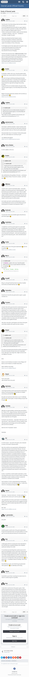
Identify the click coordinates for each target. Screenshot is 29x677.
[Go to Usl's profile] (2, 438)
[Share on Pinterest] (20, 657)
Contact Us (14, 671)
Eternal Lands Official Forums (12, 6)
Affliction (7, 184)
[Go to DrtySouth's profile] (2, 210)
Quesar (7, 571)
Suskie (7, 242)
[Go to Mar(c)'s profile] (2, 256)
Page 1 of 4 (14, 16)
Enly (6, 539)
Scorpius (7, 302)
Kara (6, 583)
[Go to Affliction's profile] (2, 184)
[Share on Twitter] (2, 657)
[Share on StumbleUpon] (16, 657)
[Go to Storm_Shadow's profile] (2, 145)
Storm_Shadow (9, 145)
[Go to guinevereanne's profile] (2, 122)
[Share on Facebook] (4, 657)
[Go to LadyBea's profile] (2, 20)
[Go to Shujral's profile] (2, 330)
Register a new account (14, 631)
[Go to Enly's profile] (2, 539)
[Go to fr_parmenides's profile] (2, 515)
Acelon (7, 69)
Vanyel (7, 374)
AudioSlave (8, 222)
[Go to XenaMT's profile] (2, 279)
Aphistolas (8, 386)
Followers (13, 646)
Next (24, 611)
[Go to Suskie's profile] (2, 242)
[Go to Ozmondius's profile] (2, 291)
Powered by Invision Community (14, 674)
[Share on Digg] (9, 657)
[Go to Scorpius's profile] (2, 303)
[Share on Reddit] (13, 657)
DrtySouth (8, 210)
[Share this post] (26, 21)
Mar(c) (7, 255)
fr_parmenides (9, 515)
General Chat (16, 13)
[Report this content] (24, 21)
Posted (9, 21)
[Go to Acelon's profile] (2, 69)
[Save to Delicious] (11, 657)
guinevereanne (9, 122)
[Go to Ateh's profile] (2, 526)
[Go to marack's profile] (2, 491)
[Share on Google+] (6, 657)
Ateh (6, 525)
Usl (6, 438)
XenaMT (7, 278)
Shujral (7, 330)
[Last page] (27, 16)
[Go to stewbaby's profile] (2, 406)
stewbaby (7, 406)
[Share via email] (18, 657)
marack (7, 490)
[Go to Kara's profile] (2, 584)
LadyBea (4, 13)
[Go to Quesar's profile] (2, 572)
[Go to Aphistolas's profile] (2, 386)
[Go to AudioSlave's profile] (2, 222)
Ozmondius (8, 290)
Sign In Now (14, 641)
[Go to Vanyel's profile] (2, 374)
